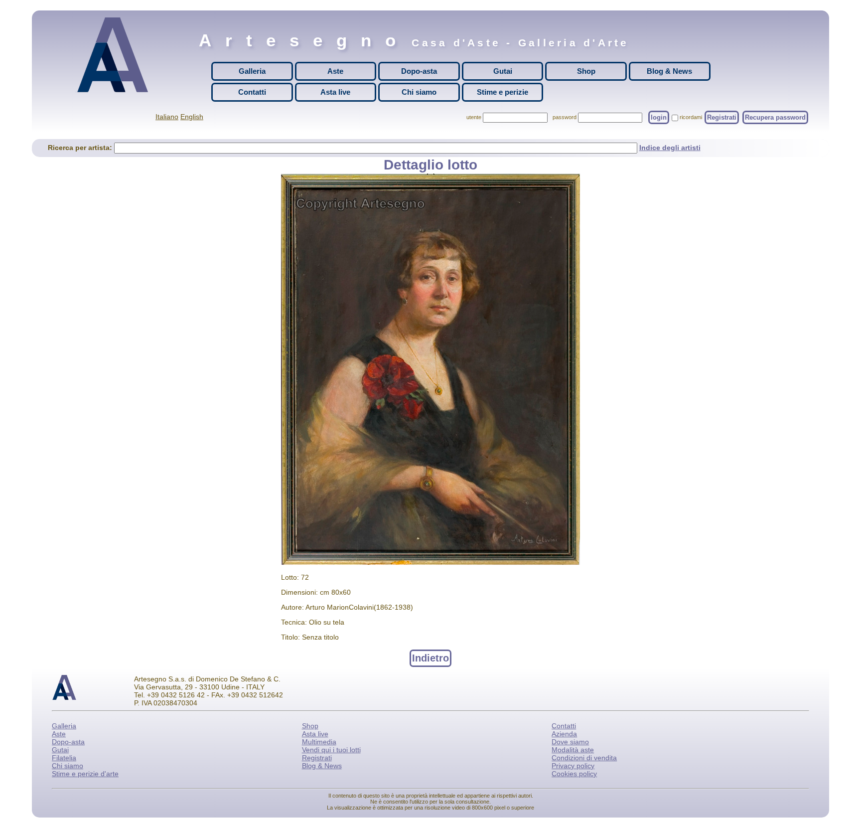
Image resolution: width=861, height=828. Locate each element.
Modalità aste (573, 750)
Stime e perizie (502, 92)
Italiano (166, 117)
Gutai (502, 71)
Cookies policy (574, 774)
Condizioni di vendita (584, 758)
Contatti (252, 92)
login (659, 117)
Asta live (335, 92)
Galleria (252, 71)
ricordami (691, 117)
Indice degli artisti (670, 148)
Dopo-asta (419, 71)
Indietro (430, 658)
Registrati (721, 117)
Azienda (564, 734)
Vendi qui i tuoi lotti (331, 750)
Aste (335, 71)
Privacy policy (573, 766)
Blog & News (669, 71)
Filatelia (64, 758)
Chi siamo (419, 92)
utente (473, 117)
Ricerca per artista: (81, 148)
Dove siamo (570, 742)
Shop (586, 71)
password (564, 117)
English (191, 117)
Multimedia (319, 742)
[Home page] (115, 54)
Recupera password (775, 117)
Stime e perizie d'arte (85, 774)
